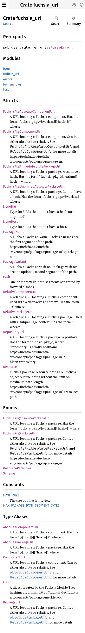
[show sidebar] (4, 4)
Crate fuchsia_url (39, 5)
